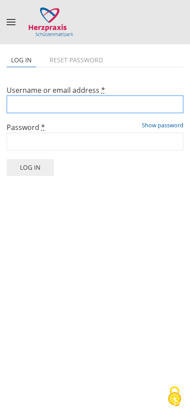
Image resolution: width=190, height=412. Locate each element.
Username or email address (56, 90)
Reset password (76, 60)
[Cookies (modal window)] (174, 397)
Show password (162, 125)
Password (26, 127)
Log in (23, 61)
